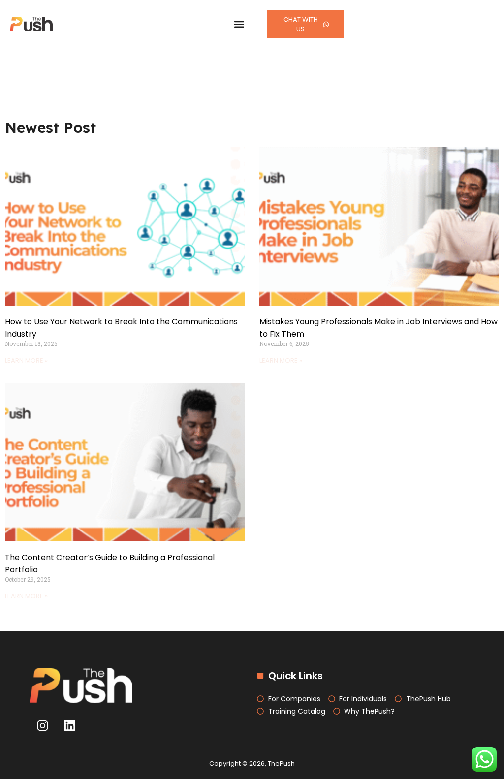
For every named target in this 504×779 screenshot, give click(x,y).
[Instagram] (42, 725)
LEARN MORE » (26, 360)
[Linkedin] (69, 725)
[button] (239, 24)
